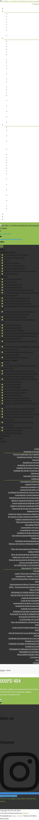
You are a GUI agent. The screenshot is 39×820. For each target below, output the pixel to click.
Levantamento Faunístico (29, 90)
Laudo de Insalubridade (30, 155)
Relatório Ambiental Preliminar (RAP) (25, 60)
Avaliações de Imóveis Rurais (28, 25)
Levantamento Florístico (30, 87)
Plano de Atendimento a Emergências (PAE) (19, 409)
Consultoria (34, 214)
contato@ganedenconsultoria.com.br (11, 239)
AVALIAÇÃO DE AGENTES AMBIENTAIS (24, 171)
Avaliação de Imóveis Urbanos (28, 27)
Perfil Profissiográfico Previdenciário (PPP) (19, 371)
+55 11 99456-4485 (5, 234)
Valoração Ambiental (31, 35)
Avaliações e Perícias (31, 11)
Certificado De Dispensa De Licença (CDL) (23, 52)
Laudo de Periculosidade (30, 157)
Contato (36, 219)
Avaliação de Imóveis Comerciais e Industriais (20, 271)
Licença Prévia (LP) (32, 44)
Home (36, 8)
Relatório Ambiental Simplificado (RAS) (24, 65)
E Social (36, 128)
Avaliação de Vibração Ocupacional (26, 168)
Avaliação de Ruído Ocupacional (27, 163)
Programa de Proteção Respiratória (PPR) (18, 411)
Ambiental (35, 38)
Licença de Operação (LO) (29, 49)
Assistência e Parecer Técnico (28, 16)
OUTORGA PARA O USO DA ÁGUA (26, 122)
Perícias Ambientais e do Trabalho (26, 14)
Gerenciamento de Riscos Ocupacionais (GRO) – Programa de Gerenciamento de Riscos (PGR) (24, 144)
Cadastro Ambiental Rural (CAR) (27, 79)
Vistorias (35, 19)
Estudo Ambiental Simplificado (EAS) (25, 63)
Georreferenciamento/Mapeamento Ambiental (20, 333)
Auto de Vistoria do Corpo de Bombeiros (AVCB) (21, 414)
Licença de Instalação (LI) (29, 46)
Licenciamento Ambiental (29, 41)
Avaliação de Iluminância (30, 165)
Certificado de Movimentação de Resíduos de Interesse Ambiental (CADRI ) (24, 544)
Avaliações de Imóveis (31, 22)
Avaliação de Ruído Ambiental (28, 92)
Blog (37, 217)
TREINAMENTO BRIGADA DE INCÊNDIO (24, 206)
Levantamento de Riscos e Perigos (26, 160)
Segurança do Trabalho (30, 125)
